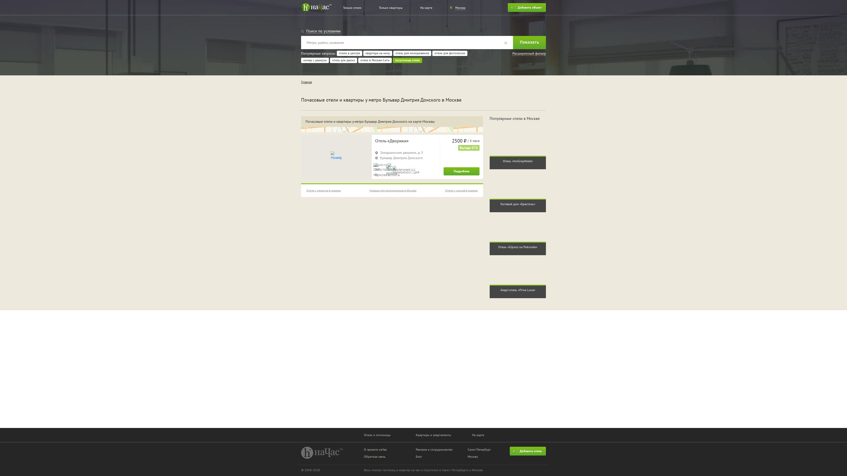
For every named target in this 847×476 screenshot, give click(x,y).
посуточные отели (407, 60)
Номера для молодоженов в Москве (392, 190)
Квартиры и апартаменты (433, 435)
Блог (419, 457)
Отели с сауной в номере (461, 190)
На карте (426, 8)
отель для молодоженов (412, 53)
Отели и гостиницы (377, 435)
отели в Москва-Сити (375, 60)
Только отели (352, 8)
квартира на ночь (377, 53)
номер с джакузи (315, 60)
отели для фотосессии (450, 53)
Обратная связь (375, 457)
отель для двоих (343, 60)
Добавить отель (531, 451)
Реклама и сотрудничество (434, 450)
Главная (306, 82)
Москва (473, 457)
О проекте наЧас (375, 450)
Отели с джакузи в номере (323, 190)
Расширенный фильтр (529, 53)
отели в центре (349, 53)
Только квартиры (391, 8)
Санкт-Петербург (479, 450)
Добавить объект (530, 7)
